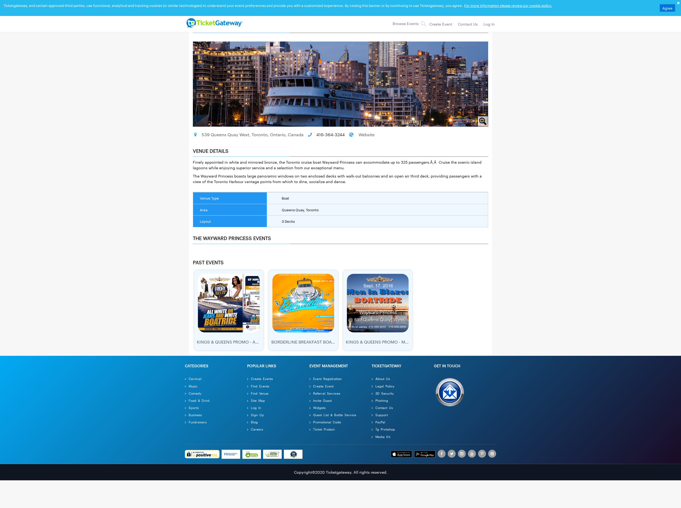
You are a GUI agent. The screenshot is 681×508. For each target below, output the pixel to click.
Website (367, 134)
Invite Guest (322, 400)
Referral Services (326, 393)
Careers (257, 429)
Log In (256, 407)
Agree (667, 8)
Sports (194, 407)
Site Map (258, 400)
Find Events (260, 386)
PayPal (380, 422)
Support (381, 414)
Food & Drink (199, 400)
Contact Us (384, 407)
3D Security (384, 393)
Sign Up (257, 414)
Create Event (323, 386)
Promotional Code (327, 422)
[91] (214, 22)
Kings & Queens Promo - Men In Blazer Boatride (400, 342)
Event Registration (327, 378)
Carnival (195, 378)
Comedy (195, 393)
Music (193, 386)
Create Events (262, 378)
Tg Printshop (385, 429)
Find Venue (259, 393)
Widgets (319, 407)
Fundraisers (198, 422)
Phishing (381, 400)
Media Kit (382, 436)
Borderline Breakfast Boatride (307, 342)
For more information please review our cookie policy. (508, 5)
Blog (254, 422)
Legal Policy (384, 386)
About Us (382, 378)
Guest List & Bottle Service (334, 414)
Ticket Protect (324, 429)
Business (195, 414)
